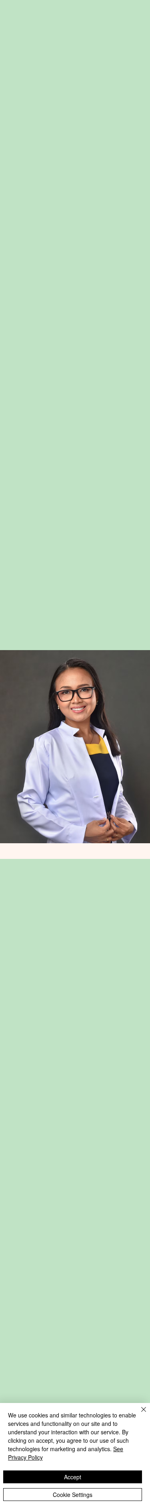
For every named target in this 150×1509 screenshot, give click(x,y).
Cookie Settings (72, 1495)
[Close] (138, 1414)
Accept (72, 1477)
